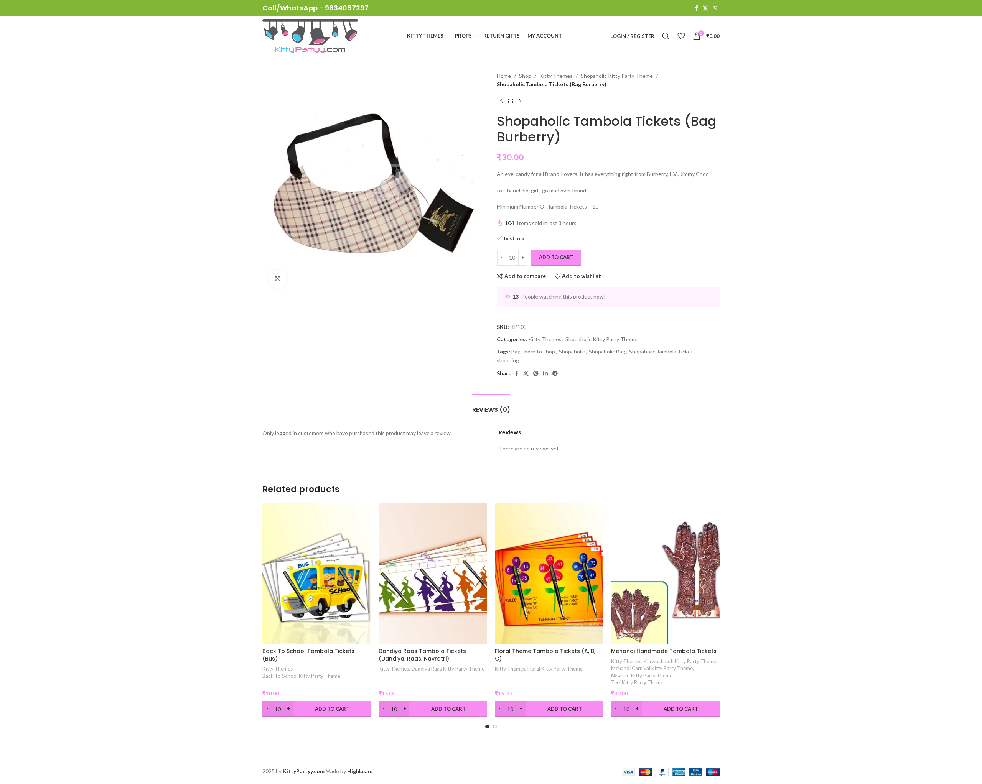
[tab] (491, 405)
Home (504, 75)
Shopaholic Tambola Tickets (662, 351)
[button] (487, 726)
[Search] (666, 36)
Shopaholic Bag (607, 351)
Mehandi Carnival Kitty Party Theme (652, 668)
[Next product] (519, 101)
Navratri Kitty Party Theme (641, 675)
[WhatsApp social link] (715, 8)
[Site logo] (310, 35)
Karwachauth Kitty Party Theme (680, 661)
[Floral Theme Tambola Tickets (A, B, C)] (549, 573)
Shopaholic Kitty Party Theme (617, 75)
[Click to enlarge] (277, 279)
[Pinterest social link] (536, 373)
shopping (508, 360)
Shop (525, 75)
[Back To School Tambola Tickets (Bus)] (316, 573)
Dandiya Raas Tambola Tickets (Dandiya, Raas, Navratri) (422, 654)
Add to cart (556, 257)
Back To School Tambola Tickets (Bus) (308, 654)
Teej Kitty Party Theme (637, 682)
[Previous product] (501, 101)
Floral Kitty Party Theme (555, 669)
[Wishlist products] (681, 36)
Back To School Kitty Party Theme (301, 676)
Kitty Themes (556, 75)
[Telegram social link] (555, 373)
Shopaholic (572, 351)
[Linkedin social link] (545, 373)
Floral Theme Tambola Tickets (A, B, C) (545, 654)
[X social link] (705, 8)
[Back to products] (510, 101)
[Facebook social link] (696, 8)
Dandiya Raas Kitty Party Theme (447, 669)
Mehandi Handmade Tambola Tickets (664, 651)
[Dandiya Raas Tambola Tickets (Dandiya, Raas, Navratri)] (433, 573)
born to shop (539, 351)
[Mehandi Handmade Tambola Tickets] (665, 573)
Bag (516, 351)
